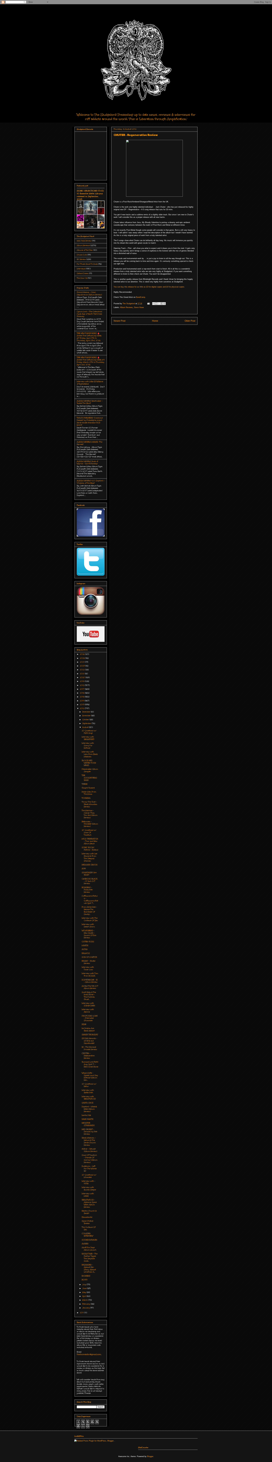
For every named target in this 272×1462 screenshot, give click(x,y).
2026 (82, 654)
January (86, 1308)
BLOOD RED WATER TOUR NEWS (89, 762)
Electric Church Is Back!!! (89, 1212)
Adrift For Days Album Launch (89, 1248)
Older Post (190, 321)
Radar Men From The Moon (89, 793)
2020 (83, 677)
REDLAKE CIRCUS (89, 865)
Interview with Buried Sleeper (89, 1188)
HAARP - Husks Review (88, 962)
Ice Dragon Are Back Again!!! (88, 1029)
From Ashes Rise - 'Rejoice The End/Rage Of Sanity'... (89, 910)
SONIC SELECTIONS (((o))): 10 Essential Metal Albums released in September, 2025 (90, 195)
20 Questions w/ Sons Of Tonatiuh (89, 832)
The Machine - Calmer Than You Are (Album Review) (89, 814)
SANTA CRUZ (87, 1103)
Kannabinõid (87, 1217)
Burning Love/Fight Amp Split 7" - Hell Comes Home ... (90, 1065)
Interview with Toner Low (88, 968)
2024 (82, 662)
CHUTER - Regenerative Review (88, 1055)
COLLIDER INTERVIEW (87, 1234)
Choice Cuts (82, 255)
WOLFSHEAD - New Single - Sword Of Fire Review (89, 934)
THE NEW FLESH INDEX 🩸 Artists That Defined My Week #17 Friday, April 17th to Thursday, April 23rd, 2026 (89, 336)
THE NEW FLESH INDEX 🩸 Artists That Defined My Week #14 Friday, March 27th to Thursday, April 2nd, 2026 (91, 361)
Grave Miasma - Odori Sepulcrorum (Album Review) (89, 293)
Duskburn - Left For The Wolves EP (89, 1168)
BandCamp (140, 297)
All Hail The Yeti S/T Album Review (90, 987)
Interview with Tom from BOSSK (90, 974)
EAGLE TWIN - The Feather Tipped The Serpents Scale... (89, 1257)
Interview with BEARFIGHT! (88, 738)
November (86, 715)
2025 (82, 658)
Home (155, 321)
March (85, 1300)
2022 (82, 670)
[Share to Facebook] (161, 303)
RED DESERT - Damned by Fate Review (89, 1131)
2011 (82, 1312)
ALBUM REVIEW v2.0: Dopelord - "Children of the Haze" (91, 482)
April (84, 1296)
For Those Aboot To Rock (87, 264)
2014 (82, 701)
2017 (82, 689)
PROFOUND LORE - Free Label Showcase (90, 1018)
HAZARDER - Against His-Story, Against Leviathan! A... (89, 1268)
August (85, 727)
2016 (82, 693)
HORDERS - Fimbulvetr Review (87, 889)
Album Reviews (126, 307)
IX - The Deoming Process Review (89, 1048)
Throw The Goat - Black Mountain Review (89, 804)
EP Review (81, 259)
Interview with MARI (88, 1194)
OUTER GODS (88, 941)
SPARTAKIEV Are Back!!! (89, 873)
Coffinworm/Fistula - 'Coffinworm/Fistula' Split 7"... (90, 899)
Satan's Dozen (82, 273)
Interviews (81, 269)
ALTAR (85, 949)
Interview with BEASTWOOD (89, 1097)
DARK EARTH (87, 1119)
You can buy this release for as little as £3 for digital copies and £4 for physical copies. (149, 287)
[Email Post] (148, 303)
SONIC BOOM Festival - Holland (90, 848)
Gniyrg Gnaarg (88, 788)
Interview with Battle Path (88, 1091)
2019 (82, 681)
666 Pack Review (84, 241)
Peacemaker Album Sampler (90, 770)
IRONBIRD (86, 1276)
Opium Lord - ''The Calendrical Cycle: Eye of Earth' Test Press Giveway (89, 314)
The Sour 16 (82, 278)
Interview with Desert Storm (88, 925)
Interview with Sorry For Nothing (88, 745)
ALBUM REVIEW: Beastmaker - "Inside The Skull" (90, 402)
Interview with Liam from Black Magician (90, 754)
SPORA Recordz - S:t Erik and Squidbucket (89, 1040)
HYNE (84, 1024)
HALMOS (86, 953)
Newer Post (119, 321)
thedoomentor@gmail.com (89, 1354)
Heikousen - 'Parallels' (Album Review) (90, 824)
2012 (82, 708)
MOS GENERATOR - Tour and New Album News (90, 841)
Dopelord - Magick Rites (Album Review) (89, 1109)
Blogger (150, 1456)
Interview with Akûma (88, 1010)
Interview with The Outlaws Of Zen (90, 919)
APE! (84, 868)
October (86, 719)
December (86, 712)
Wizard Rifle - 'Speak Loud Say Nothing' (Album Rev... (90, 1076)
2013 (82, 704)
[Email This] (153, 303)
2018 (82, 685)
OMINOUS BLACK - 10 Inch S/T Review (89, 881)
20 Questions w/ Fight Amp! (89, 732)
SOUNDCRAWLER (89, 1240)
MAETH (85, 945)
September (87, 723)
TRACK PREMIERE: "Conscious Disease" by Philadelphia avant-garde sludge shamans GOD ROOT (90, 421)
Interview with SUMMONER (88, 1004)
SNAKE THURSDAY (90, 1034)
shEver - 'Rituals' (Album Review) (89, 1150)
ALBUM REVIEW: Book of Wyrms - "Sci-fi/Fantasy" (87, 462)
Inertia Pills (86, 1115)
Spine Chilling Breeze (87, 1222)
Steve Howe (139, 307)
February (86, 1304)
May (84, 1292)
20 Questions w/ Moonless (89, 1176)
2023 (82, 666)
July (84, 1284)
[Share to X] (159, 303)
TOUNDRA (86, 798)
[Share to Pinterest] (164, 303)
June (84, 1288)
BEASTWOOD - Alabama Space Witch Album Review (89, 1203)
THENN (84, 784)
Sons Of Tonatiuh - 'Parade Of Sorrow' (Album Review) (89, 1158)
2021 (82, 673)
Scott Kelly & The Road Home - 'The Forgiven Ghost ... (89, 995)
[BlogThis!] (156, 303)
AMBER (85, 1244)
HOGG (84, 1280)
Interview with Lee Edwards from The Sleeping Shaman (89, 857)
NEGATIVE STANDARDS (88, 1124)
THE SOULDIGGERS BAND (89, 777)
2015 (82, 697)
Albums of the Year (85, 250)
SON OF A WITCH (89, 957)
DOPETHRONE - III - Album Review (89, 981)
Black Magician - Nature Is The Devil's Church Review (89, 1141)
